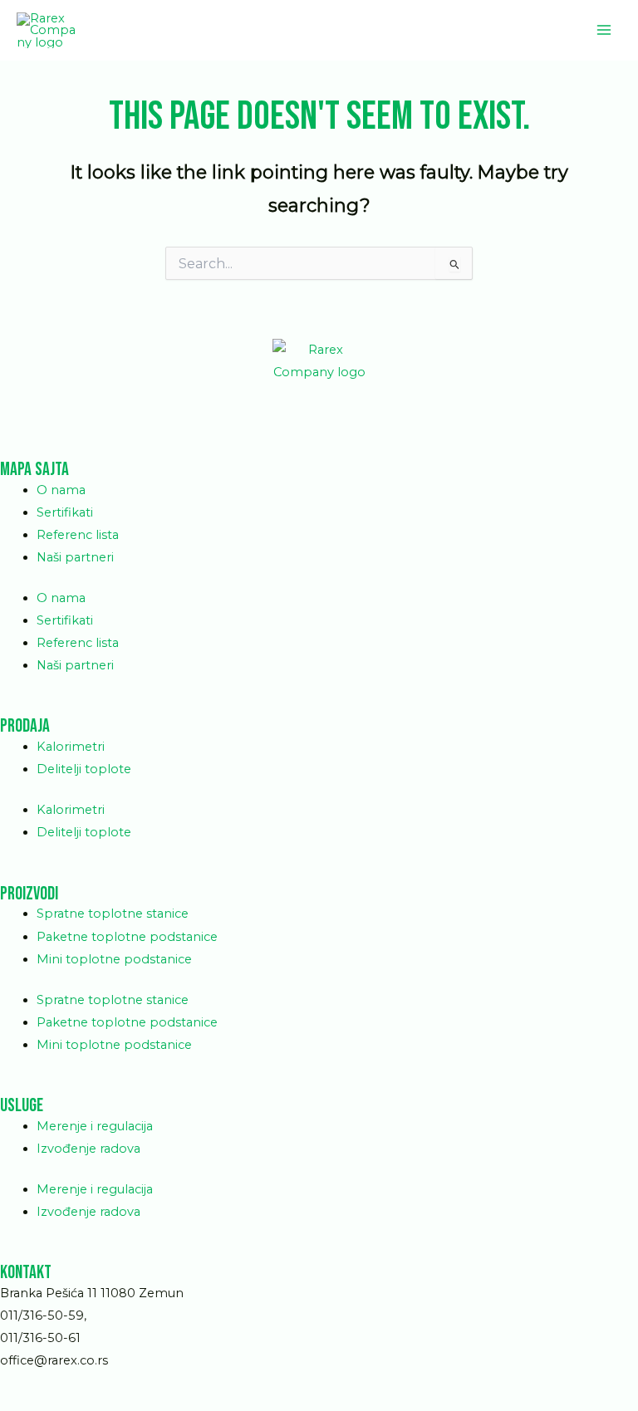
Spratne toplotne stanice (113, 913)
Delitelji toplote (84, 769)
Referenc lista (78, 534)
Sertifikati (65, 512)
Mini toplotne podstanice (114, 959)
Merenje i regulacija (95, 1126)
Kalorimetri (71, 746)
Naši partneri (75, 557)
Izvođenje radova (88, 1148)
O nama (61, 490)
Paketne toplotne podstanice (127, 936)
